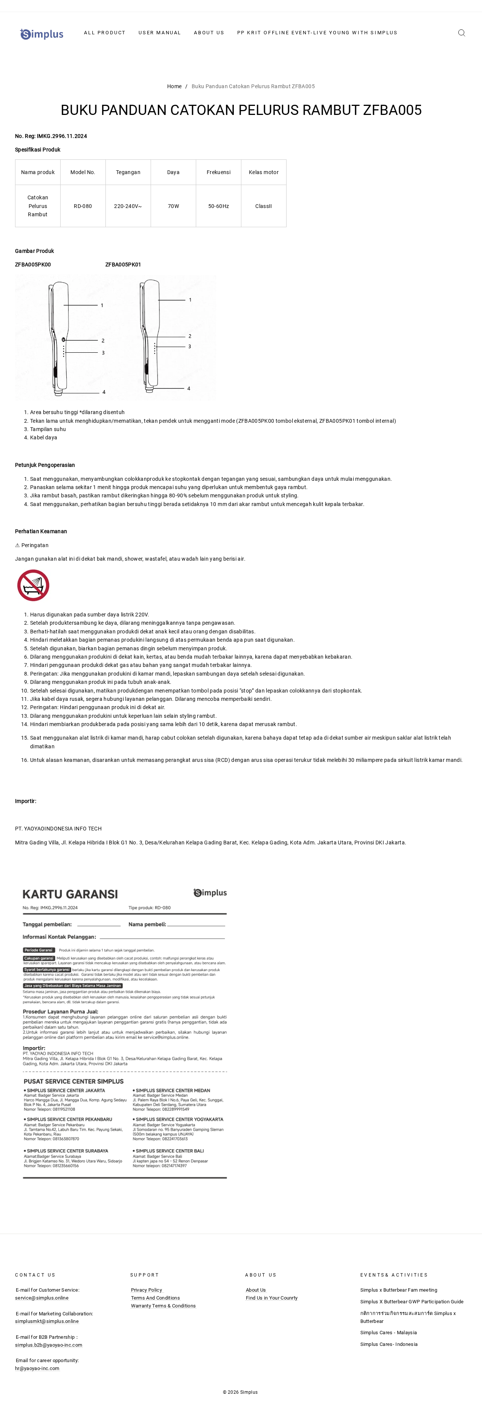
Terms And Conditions (155, 1298)
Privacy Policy (146, 1290)
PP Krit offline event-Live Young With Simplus (317, 32)
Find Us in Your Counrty (271, 1298)
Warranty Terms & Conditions (163, 1306)
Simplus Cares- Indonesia (389, 1344)
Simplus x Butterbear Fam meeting (398, 1290)
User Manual (160, 32)
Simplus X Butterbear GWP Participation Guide (412, 1301)
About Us (256, 1290)
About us (209, 32)
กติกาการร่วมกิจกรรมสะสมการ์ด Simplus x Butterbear (408, 1317)
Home (174, 86)
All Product (105, 32)
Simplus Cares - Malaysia (388, 1332)
